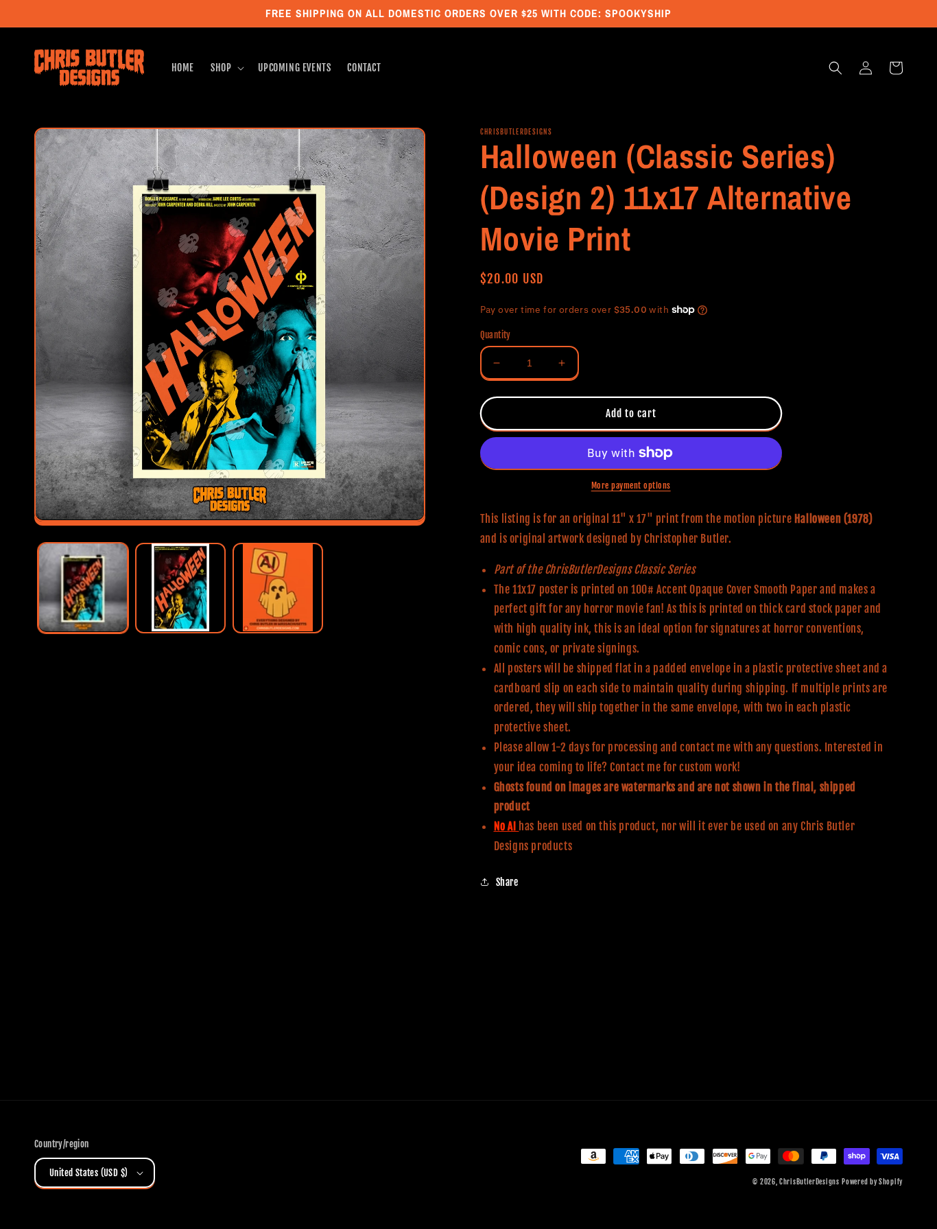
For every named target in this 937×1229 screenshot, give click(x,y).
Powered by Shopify (872, 1182)
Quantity (495, 334)
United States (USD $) (88, 1172)
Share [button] (507, 882)
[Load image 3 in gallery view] (278, 587)
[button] (226, 68)
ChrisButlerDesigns (809, 1182)
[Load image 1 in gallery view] (83, 587)
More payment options (631, 485)
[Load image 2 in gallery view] (180, 587)
